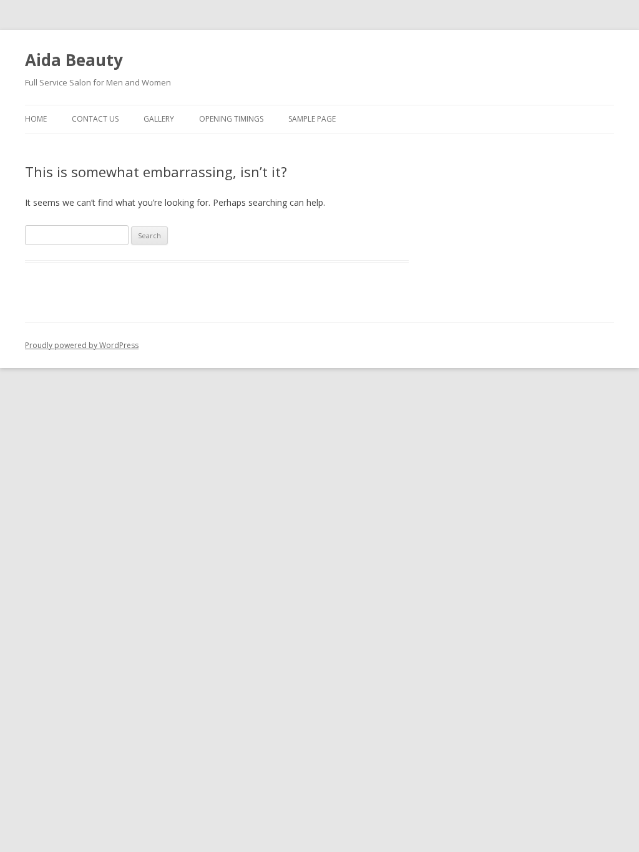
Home (36, 119)
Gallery (159, 119)
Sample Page (312, 119)
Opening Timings (231, 119)
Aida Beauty (74, 60)
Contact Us (95, 119)
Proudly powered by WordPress (82, 345)
